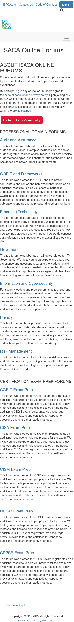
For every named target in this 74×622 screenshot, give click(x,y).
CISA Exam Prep (15, 427)
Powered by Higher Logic (37, 620)
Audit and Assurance (18, 140)
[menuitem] (11, 3)
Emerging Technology (19, 211)
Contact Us (26, 4)
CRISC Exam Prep (16, 511)
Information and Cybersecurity (26, 283)
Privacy (6, 317)
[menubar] (31, 3)
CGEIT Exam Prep (16, 389)
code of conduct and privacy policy (26, 95)
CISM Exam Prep (15, 469)
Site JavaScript (15, 605)
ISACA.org (9, 4)
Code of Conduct (46, 4)
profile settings (22, 110)
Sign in (66, 4)
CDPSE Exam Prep (17, 552)
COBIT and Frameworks (21, 173)
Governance (11, 249)
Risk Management (16, 351)
